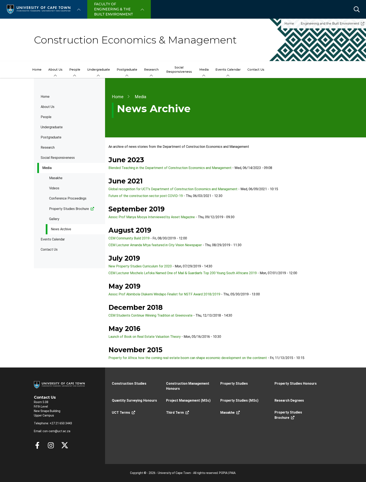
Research (48, 147)
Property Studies (234, 383)
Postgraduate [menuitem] (127, 69)
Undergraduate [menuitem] (98, 69)
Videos (54, 188)
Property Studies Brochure (69, 209)
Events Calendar (53, 239)
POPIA (223, 473)
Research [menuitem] (151, 69)
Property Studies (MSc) (239, 400)
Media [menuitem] (204, 69)
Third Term (175, 413)
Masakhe (55, 178)
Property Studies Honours (295, 383)
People (46, 117)
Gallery (54, 219)
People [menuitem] (74, 69)
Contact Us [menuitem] (255, 69)
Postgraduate (51, 137)
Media (47, 168)
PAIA (232, 473)
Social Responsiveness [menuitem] (179, 70)
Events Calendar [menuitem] (228, 69)
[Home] (38, 9)
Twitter (64, 445)
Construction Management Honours (187, 386)
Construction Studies (129, 383)
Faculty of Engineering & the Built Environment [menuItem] (113, 9)
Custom (51, 445)
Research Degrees (289, 400)
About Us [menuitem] (55, 69)
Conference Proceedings (67, 198)
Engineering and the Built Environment (330, 23)
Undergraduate (52, 127)
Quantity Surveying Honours (134, 400)
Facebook (37, 445)
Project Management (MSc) (188, 400)
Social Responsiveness (58, 158)
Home (289, 23)
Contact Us (49, 249)
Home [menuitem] (37, 69)
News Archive (61, 229)
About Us (47, 107)
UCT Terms (121, 413)
